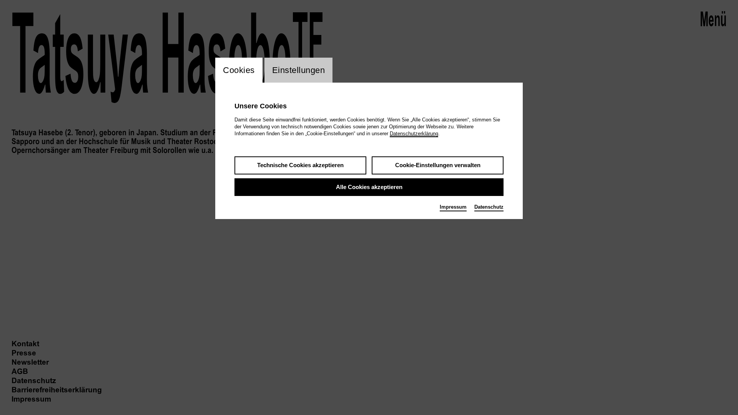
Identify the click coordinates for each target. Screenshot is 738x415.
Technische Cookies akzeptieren (300, 165)
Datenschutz (489, 207)
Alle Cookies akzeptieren (369, 187)
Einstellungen (298, 70)
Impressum (453, 207)
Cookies (239, 70)
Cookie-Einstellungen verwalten (437, 165)
